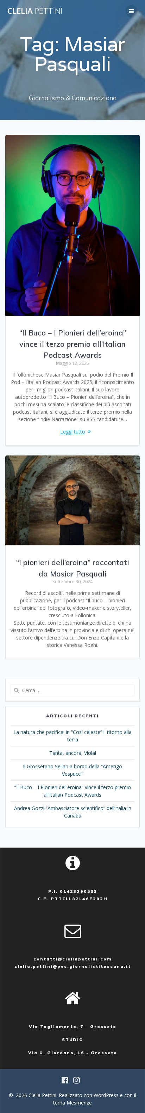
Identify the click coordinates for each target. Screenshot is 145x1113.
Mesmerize (79, 1102)
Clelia (34, 11)
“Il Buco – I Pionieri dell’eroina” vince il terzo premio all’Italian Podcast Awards (72, 344)
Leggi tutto (72, 431)
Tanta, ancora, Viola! (72, 753)
